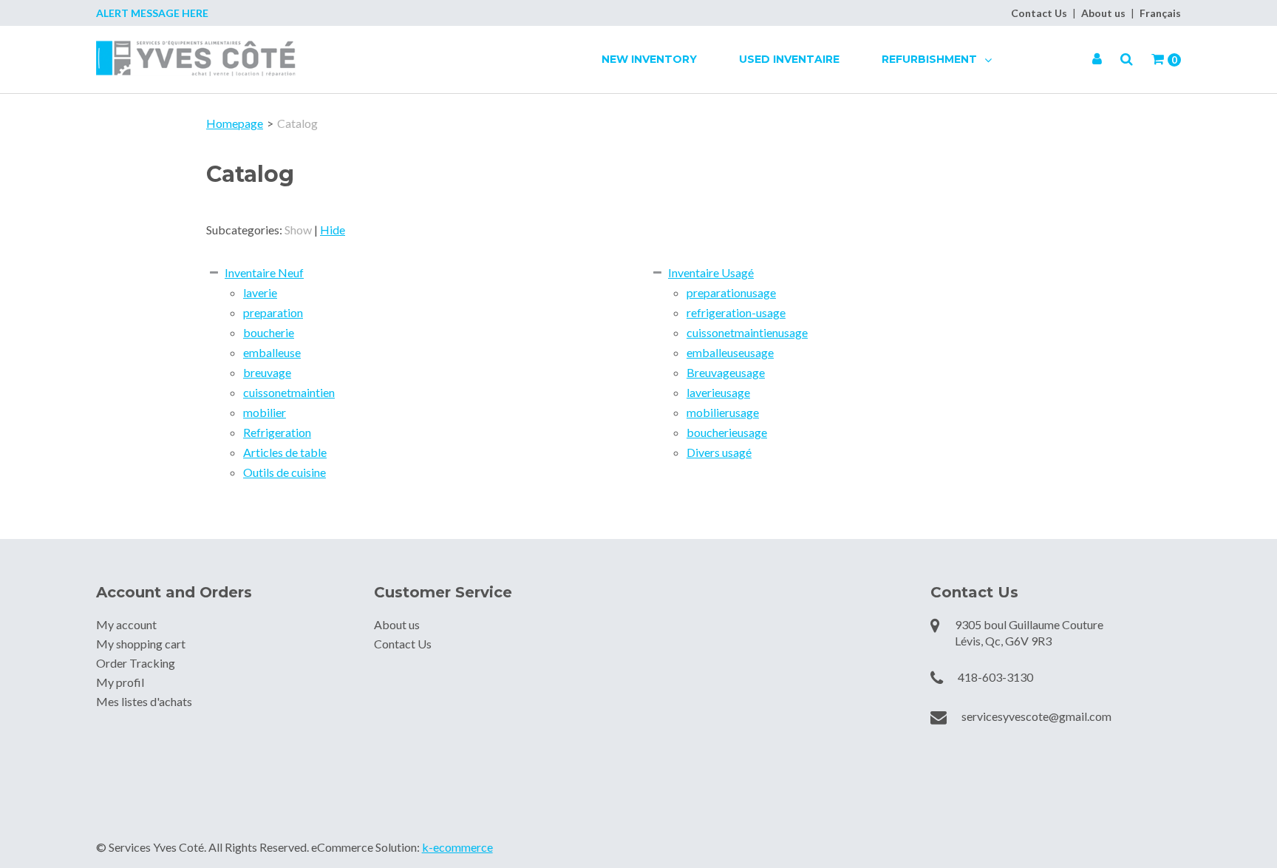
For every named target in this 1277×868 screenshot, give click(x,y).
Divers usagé (719, 452)
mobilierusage (723, 412)
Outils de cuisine (284, 472)
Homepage (234, 123)
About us (1103, 13)
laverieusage (718, 392)
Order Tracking (135, 663)
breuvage (267, 372)
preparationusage (731, 292)
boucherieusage (727, 432)
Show (298, 230)
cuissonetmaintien (289, 392)
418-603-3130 (995, 677)
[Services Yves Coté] (196, 58)
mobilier (264, 412)
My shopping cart (140, 644)
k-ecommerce (457, 847)
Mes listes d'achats (144, 701)
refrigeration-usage (736, 312)
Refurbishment (931, 59)
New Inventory (649, 59)
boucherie (268, 332)
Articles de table (285, 452)
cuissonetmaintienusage (747, 332)
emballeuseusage (730, 352)
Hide (332, 230)
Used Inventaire (789, 59)
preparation (273, 312)
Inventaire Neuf (264, 272)
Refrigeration (277, 432)
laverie (260, 292)
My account (126, 624)
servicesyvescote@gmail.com (1036, 716)
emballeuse (272, 352)
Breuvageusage (726, 372)
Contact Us (1039, 13)
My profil (120, 682)
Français (1160, 13)
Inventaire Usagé (711, 272)
